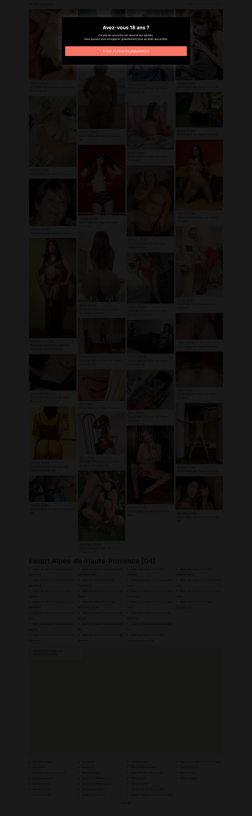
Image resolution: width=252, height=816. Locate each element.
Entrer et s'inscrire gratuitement (126, 51)
